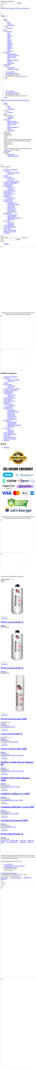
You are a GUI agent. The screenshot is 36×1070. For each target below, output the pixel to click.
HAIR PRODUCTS (9, 193)
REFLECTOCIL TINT (10, 231)
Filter (18, 239)
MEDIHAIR (7, 213)
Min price (3, 237)
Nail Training (10, 67)
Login (5, 78)
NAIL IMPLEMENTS (10, 227)
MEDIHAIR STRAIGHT (14, 218)
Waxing (9, 61)
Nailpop (9, 46)
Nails (8, 58)
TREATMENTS (11, 216)
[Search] (1, 9)
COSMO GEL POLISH (10, 183)
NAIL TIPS (7, 228)
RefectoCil (10, 51)
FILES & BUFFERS (9, 190)
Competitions (10, 25)
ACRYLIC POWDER (13, 172)
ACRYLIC (7, 171)
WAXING (10, 189)
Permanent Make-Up (12, 60)
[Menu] (2, 6)
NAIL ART (7, 221)
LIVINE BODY (8, 200)
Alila (8, 34)
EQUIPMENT (8, 186)
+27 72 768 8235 (9, 72)
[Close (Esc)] (2, 883)
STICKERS (10, 224)
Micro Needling (11, 57)
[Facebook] (1, 81)
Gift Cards (23, 840)
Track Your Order (14, 840)
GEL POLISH (11, 178)
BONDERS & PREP (13, 204)
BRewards (10, 28)
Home (5, 19)
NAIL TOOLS (11, 187)
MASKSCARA (8, 201)
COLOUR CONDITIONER (11, 181)
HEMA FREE (11, 207)
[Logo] (15, 8)
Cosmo (9, 39)
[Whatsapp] (3, 81)
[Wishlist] (1, 11)
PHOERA (10, 48)
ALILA (6, 175)
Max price (24, 237)
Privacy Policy (5, 877)
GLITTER (10, 222)
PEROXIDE (10, 219)
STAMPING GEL (12, 212)
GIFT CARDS (8, 192)
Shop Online (4, 840)
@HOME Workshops (13, 69)
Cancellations (22, 842)
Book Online (10, 63)
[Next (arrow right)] (4, 884)
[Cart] (1, 12)
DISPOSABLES (8, 184)
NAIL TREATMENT (10, 230)
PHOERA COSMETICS (10, 169)
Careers (9, 23)
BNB (8, 37)
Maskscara (10, 43)
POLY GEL (10, 174)
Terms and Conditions (16, 877)
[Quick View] (2, 617)
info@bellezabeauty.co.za (12, 73)
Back (3, 16)
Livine (9, 32)
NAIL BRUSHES (9, 225)
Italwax (9, 42)
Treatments (7, 52)
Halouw (9, 40)
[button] (4, 618)
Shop (5, 29)
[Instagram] (2, 81)
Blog (8, 22)
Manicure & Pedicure (13, 55)
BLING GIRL (8, 177)
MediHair (9, 45)
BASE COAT (11, 206)
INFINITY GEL (8, 196)
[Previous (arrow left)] (2, 884)
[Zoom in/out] (4, 883)
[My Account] (1, 84)
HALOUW (7, 195)
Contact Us (31, 842)
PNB (8, 49)
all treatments (7, 151)
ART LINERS (11, 210)
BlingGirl (9, 35)
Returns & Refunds (12, 842)
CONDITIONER (12, 215)
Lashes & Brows (11, 54)
